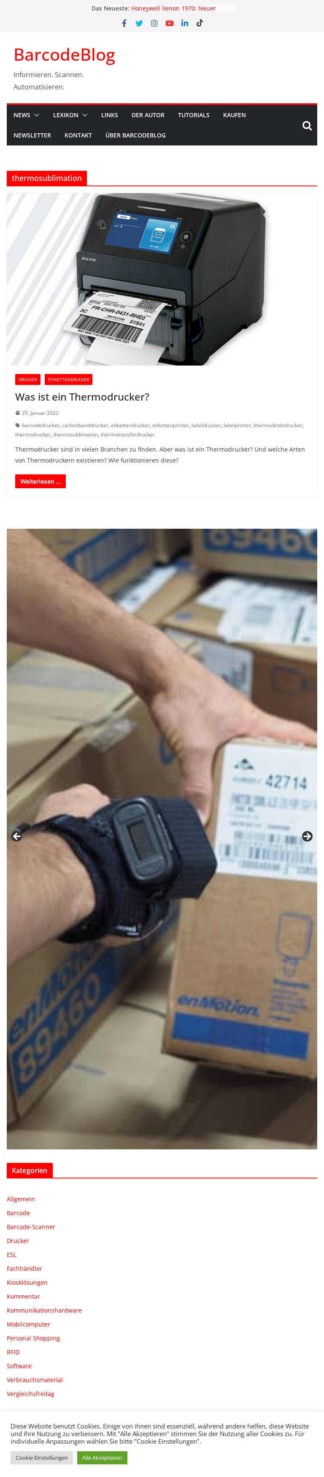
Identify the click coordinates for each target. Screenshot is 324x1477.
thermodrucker (33, 434)
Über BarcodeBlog (135, 135)
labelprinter (237, 425)
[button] (35, 115)
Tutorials (194, 115)
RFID (13, 1352)
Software (19, 1366)
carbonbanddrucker (85, 425)
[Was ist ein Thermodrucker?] (162, 279)
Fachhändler (24, 1268)
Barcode (18, 1213)
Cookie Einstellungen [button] (42, 1457)
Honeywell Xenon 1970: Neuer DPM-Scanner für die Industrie (174, 12)
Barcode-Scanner (31, 1227)
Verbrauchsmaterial (35, 1380)
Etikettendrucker (68, 379)
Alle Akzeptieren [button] (102, 1457)
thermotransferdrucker (127, 434)
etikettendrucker (130, 425)
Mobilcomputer (28, 1324)
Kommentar (23, 1296)
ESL (11, 1255)
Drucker (28, 379)
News (22, 115)
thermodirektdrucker (278, 425)
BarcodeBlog (64, 54)
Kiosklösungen (27, 1282)
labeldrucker (206, 425)
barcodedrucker (40, 425)
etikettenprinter (170, 425)
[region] (162, 839)
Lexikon (65, 115)
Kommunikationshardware (44, 1310)
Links (109, 115)
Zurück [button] (17, 837)
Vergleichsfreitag (30, 1394)
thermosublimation (75, 434)
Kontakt (78, 135)
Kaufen (234, 115)
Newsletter (32, 135)
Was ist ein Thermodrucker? (82, 397)
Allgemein (21, 1199)
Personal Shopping (33, 1338)
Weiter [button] (306, 837)
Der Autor (148, 115)
